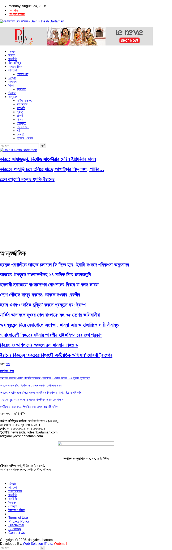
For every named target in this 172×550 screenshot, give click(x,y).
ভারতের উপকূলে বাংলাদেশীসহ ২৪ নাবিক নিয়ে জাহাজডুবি (45, 274)
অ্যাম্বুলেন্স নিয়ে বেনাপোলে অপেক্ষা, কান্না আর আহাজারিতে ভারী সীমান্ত (59, 325)
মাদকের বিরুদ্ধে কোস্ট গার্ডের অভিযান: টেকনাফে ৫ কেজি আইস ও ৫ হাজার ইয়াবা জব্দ (45, 378)
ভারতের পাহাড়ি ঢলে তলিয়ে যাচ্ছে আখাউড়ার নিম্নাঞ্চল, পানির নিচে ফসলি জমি (40, 392)
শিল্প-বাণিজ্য (14, 63)
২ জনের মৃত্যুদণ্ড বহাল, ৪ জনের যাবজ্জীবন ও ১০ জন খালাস (31, 399)
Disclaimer (16, 525)
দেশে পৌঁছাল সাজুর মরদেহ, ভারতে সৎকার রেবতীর (40, 294)
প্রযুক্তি (21, 123)
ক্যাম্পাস (21, 89)
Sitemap (14, 529)
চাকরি (20, 115)
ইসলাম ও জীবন (25, 138)
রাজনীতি (12, 59)
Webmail (60, 543)
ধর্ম (18, 130)
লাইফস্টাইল (23, 127)
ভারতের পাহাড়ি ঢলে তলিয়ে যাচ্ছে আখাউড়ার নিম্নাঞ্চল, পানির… (52, 169)
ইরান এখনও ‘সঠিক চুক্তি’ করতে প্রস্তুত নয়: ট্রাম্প (43, 304)
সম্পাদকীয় (22, 104)
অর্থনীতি (12, 499)
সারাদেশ (12, 70)
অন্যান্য (12, 97)
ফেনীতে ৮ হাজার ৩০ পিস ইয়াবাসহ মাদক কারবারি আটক (29, 407)
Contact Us (16, 532)
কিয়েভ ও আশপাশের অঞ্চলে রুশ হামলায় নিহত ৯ (39, 345)
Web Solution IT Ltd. (38, 543)
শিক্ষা (11, 85)
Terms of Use (18, 517)
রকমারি (20, 134)
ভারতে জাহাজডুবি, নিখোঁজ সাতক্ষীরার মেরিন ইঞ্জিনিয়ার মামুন (48, 159)
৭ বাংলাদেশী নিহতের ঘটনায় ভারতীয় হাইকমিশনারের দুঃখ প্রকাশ (51, 335)
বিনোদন (12, 93)
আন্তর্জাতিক (15, 66)
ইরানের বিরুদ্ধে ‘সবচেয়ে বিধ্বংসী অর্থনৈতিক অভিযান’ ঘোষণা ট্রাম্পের (56, 355)
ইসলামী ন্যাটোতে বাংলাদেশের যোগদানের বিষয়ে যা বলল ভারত (49, 284)
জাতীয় (11, 55)
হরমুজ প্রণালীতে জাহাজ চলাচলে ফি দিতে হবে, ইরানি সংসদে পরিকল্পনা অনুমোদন (64, 264)
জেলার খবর (22, 74)
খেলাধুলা (12, 81)
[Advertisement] (86, 215)
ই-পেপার (13, 10)
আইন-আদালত (24, 100)
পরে (8, 364)
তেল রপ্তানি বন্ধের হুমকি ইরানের (27, 179)
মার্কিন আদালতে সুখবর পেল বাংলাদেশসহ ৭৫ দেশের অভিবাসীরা (50, 315)
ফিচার (20, 119)
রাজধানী (21, 108)
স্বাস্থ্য (20, 112)
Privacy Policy (19, 521)
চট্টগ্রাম (12, 78)
